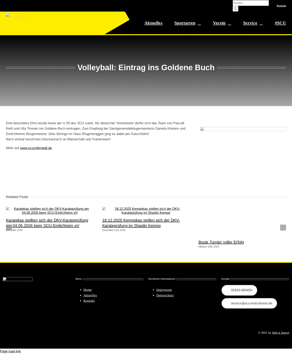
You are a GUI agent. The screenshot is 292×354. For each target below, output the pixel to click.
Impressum (164, 290)
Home (87, 290)
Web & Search (280, 332)
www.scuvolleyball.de (36, 148)
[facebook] (4, 333)
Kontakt (89, 301)
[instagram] (11, 333)
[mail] (18, 333)
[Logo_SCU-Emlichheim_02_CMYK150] (16, 15)
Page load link (10, 351)
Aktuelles (90, 295)
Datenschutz (165, 295)
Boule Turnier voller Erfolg (221, 242)
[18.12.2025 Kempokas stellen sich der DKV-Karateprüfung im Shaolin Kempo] (146, 213)
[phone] (25, 333)
